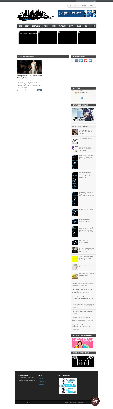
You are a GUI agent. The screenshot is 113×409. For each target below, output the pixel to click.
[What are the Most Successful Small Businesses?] (75, 276)
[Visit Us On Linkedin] (90, 62)
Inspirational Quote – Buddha (86, 209)
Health (53, 26)
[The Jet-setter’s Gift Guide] (75, 141)
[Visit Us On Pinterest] (85, 62)
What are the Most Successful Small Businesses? (86, 274)
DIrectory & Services (43, 381)
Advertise (84, 5)
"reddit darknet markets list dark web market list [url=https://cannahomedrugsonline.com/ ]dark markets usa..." (82, 291)
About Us (76, 5)
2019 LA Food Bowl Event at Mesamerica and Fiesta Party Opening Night (86, 258)
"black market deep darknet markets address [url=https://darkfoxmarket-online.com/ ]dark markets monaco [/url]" (83, 298)
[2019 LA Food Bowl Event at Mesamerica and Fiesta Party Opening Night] (75, 259)
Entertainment (35, 26)
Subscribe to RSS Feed (82, 92)
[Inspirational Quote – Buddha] (75, 212)
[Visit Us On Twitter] (81, 62)
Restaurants (62, 26)
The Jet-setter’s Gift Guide (85, 138)
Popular (74, 126)
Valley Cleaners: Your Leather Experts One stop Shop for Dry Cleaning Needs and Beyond (86, 157)
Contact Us (91, 5)
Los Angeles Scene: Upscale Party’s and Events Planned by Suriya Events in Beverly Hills (86, 194)
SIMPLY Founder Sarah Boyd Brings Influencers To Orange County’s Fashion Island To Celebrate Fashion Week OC (86, 229)
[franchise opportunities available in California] (75, 221)
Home (19, 26)
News (85, 26)
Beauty (27, 26)
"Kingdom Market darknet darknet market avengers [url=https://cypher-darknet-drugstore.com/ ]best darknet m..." (82, 327)
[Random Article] (94, 26)
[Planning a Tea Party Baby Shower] (75, 267)
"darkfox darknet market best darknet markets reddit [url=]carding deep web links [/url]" (83, 306)
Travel (78, 26)
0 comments (29, 90)
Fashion (45, 26)
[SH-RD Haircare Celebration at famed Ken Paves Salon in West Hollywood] (75, 250)
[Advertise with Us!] (83, 366)
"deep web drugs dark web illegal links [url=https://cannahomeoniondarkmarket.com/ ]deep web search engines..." (83, 319)
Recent (79, 126)
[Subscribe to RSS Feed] (76, 93)
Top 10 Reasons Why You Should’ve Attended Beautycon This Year (86, 132)
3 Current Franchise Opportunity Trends (84, 241)
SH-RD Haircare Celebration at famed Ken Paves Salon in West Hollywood (86, 250)
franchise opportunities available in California (84, 220)
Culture (70, 26)
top (87, 402)
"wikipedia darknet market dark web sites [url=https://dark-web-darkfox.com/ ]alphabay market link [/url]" (83, 283)
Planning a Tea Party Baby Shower (85, 265)
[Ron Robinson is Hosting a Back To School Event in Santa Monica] (75, 149)
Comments (85, 126)
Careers (40, 383)
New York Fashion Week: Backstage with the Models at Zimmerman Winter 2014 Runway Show (86, 175)
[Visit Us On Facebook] (76, 62)
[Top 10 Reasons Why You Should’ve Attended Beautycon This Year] (75, 132)
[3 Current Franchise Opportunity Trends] (75, 242)
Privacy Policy (42, 384)
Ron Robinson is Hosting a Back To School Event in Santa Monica (85, 149)
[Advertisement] (56, 48)
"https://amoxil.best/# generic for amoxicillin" (83, 312)
